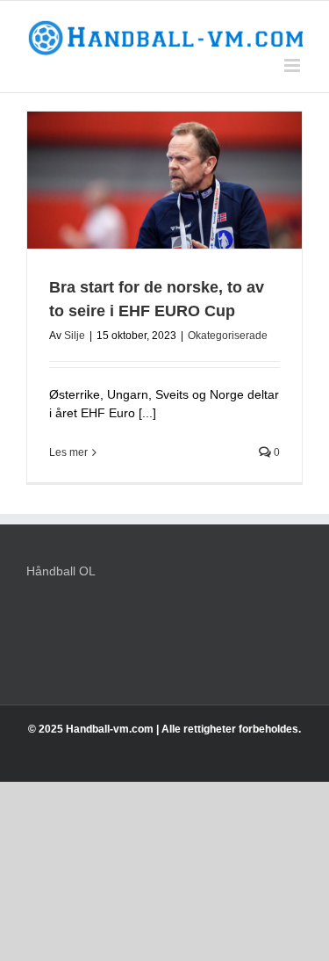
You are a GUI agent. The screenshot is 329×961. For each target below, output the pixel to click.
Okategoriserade (228, 335)
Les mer (68, 452)
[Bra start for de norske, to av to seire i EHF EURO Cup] (164, 180)
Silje (74, 335)
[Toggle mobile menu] (293, 65)
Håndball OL (61, 571)
